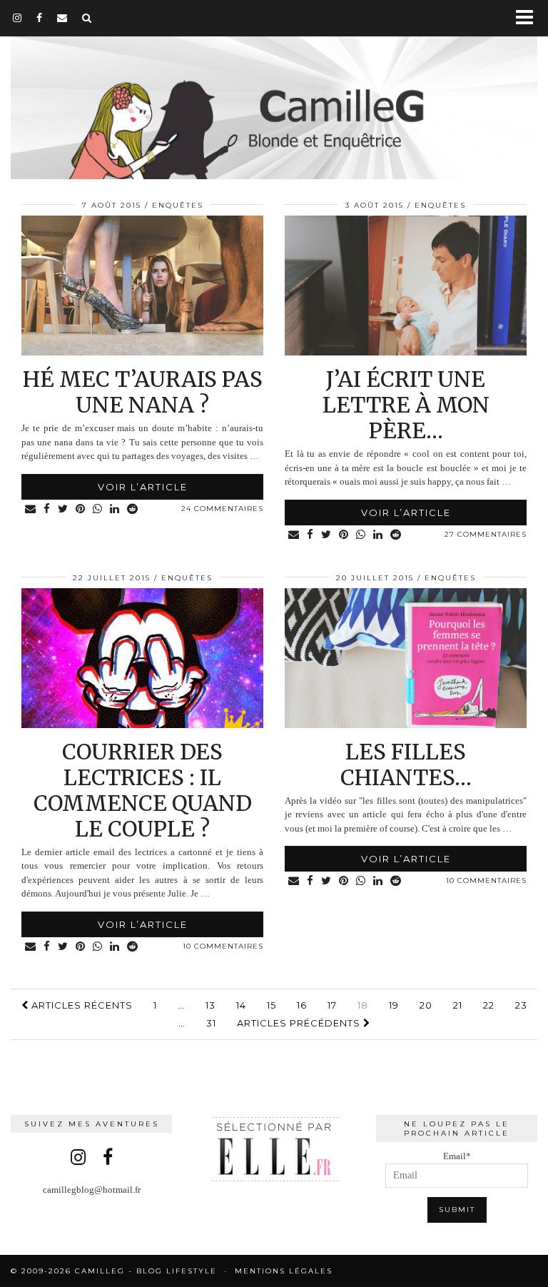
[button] (529, 18)
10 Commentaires (223, 946)
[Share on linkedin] (114, 509)
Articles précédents (300, 1023)
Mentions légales (284, 1271)
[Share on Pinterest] (80, 509)
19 (394, 1005)
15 (271, 1005)
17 (332, 1005)
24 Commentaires (222, 508)
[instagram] (17, 17)
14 (241, 1005)
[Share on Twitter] (63, 509)
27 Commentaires (486, 534)
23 (521, 1005)
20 (426, 1005)
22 (488, 1005)
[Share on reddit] (132, 509)
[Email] (62, 17)
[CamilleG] (274, 91)
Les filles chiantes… (406, 764)
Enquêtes (177, 205)
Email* (457, 1156)
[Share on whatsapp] (97, 509)
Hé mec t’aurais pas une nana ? (143, 391)
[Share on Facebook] (47, 509)
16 (302, 1005)
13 (210, 1005)
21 (457, 1005)
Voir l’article (143, 487)
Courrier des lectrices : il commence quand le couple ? (143, 790)
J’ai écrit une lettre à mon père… (406, 404)
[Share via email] (30, 509)
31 (211, 1023)
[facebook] (39, 17)
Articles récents (81, 1005)
